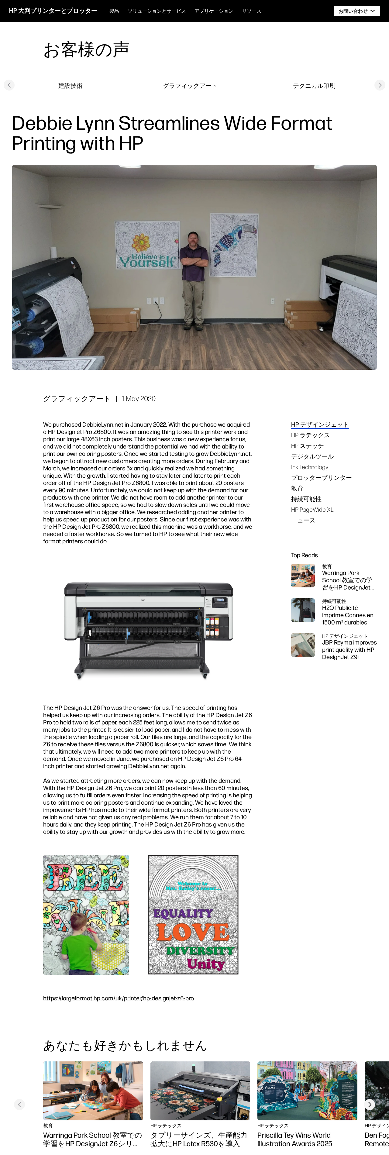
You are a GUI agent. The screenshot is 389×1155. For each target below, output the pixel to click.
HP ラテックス (310, 435)
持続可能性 (306, 499)
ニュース (303, 520)
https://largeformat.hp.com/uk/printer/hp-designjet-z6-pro (118, 998)
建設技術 (70, 85)
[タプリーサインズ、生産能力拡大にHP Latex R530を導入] (200, 1090)
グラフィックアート (190, 85)
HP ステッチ (307, 445)
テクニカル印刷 (314, 85)
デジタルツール (312, 456)
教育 (297, 488)
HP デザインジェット (320, 424)
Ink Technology (309, 467)
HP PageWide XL (312, 509)
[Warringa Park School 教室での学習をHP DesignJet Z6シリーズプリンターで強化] (93, 1090)
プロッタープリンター (321, 477)
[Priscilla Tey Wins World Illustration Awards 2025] (307, 1090)
